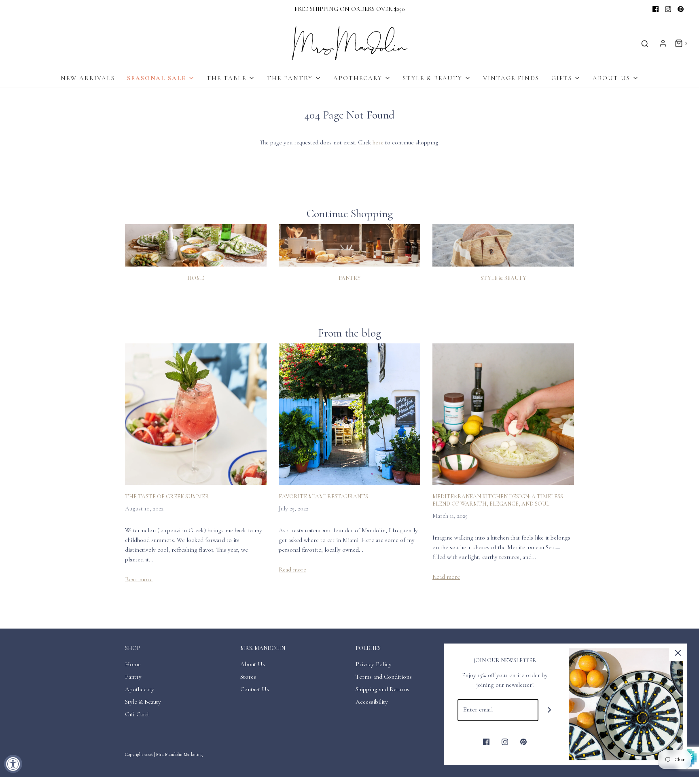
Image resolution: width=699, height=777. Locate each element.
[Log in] (663, 43)
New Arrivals (88, 78)
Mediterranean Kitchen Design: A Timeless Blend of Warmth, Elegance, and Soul (497, 500)
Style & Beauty (503, 278)
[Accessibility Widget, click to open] (13, 764)
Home (195, 278)
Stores (248, 676)
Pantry (350, 278)
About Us (252, 664)
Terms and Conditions (384, 676)
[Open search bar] (645, 43)
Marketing (193, 754)
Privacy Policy (374, 664)
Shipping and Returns (382, 689)
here (378, 142)
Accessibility (372, 701)
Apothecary (139, 689)
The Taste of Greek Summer (167, 496)
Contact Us (254, 689)
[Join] (549, 710)
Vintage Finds (511, 78)
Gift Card (136, 714)
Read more (139, 579)
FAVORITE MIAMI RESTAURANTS (323, 496)
